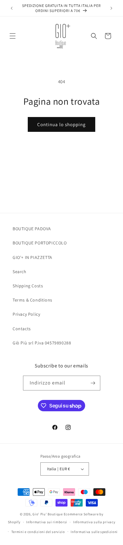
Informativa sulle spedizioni (94, 532)
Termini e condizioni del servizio (38, 532)
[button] (13, 36)
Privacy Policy (26, 314)
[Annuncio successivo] (111, 8)
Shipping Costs (28, 286)
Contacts (22, 328)
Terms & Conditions (32, 300)
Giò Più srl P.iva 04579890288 (42, 343)
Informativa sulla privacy (94, 522)
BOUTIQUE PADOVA (32, 228)
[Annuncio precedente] (12, 8)
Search (19, 271)
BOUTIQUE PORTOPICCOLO (40, 243)
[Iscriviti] (93, 383)
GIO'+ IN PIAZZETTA (32, 257)
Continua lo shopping (61, 124)
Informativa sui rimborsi (46, 522)
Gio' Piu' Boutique (47, 514)
